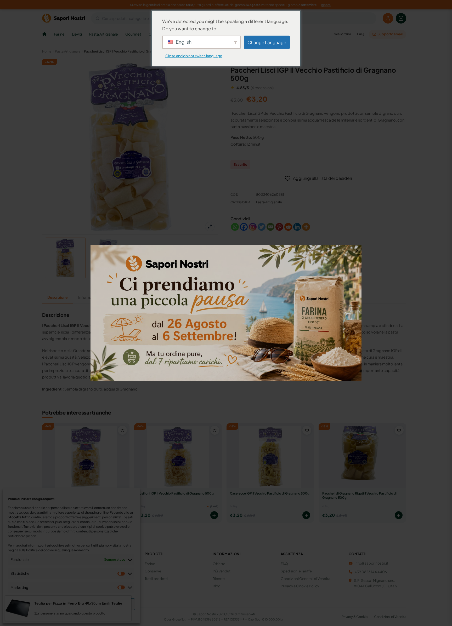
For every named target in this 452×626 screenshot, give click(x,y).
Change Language (266, 42)
